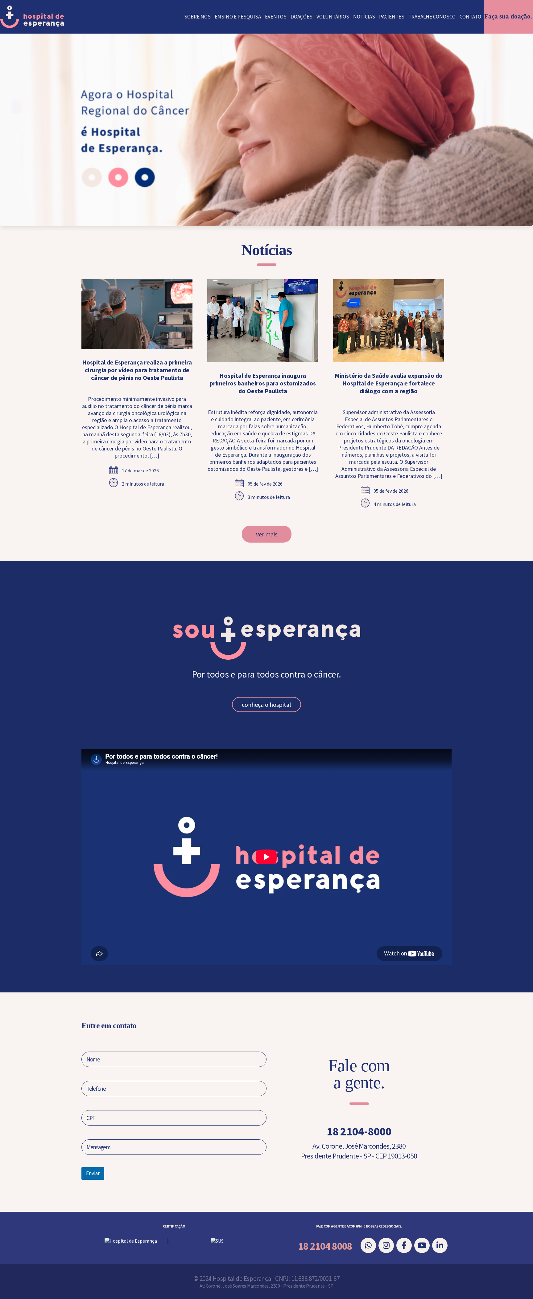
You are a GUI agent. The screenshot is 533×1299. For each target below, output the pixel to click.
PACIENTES (391, 16)
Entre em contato (108, 1025)
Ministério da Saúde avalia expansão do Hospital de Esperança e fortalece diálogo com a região (389, 383)
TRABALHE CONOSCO (432, 16)
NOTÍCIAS (364, 16)
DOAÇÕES (301, 16)
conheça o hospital (266, 704)
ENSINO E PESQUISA (238, 16)
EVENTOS (276, 16)
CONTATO (470, 16)
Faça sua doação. (508, 16)
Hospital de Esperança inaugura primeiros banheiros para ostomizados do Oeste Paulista (263, 383)
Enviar (93, 1173)
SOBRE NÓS (197, 16)
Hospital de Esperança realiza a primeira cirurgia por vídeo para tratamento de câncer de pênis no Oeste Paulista (137, 369)
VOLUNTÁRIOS (332, 16)
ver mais (266, 534)
